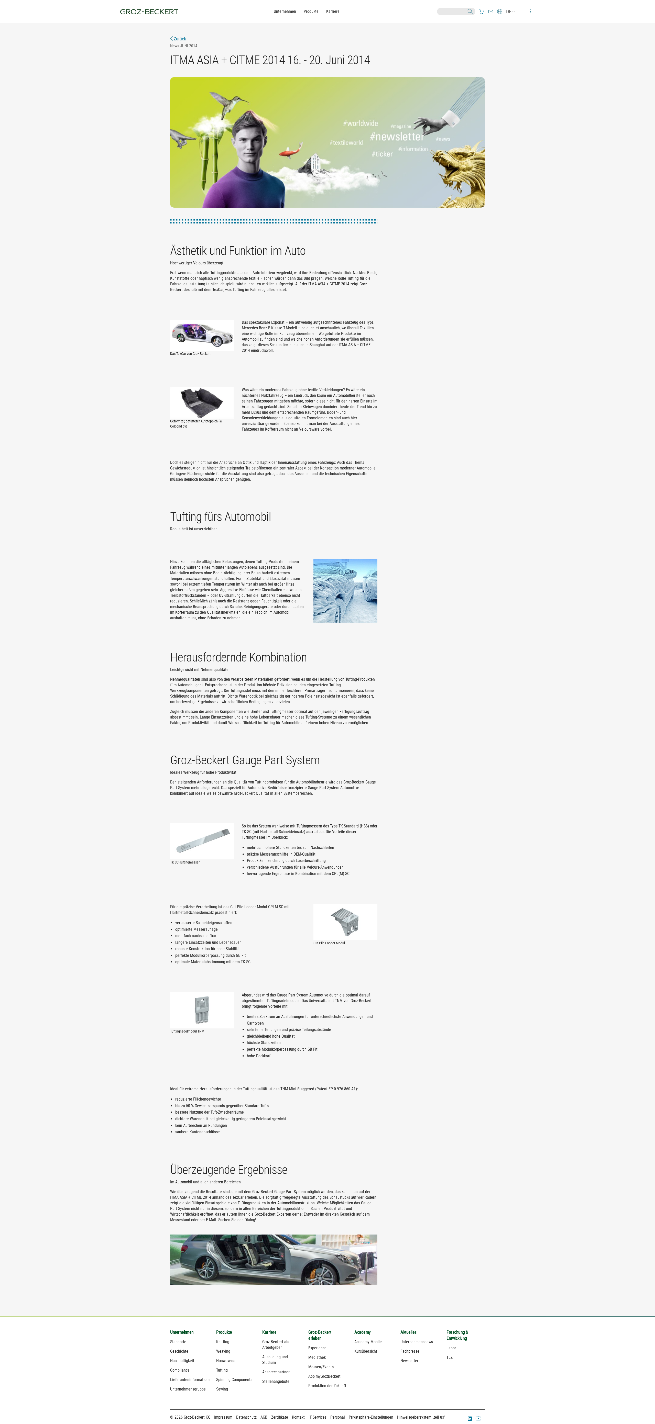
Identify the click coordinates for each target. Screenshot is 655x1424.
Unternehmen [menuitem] (182, 1332)
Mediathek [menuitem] (317, 1357)
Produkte (311, 11)
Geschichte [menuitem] (179, 1351)
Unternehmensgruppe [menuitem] (188, 1389)
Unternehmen (285, 11)
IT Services (317, 1417)
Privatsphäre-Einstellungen (371, 1417)
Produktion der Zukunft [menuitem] (327, 1385)
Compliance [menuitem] (180, 1370)
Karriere (333, 11)
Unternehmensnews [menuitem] (416, 1341)
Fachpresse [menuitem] (409, 1351)
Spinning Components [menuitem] (234, 1379)
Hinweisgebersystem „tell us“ (421, 1417)
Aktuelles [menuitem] (408, 1332)
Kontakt (298, 1417)
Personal (337, 1417)
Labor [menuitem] (451, 1347)
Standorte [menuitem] (178, 1341)
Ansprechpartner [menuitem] (276, 1372)
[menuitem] (481, 11)
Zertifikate (279, 1417)
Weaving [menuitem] (223, 1351)
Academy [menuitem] (362, 1332)
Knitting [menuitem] (222, 1341)
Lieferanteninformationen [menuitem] (189, 1379)
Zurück (179, 38)
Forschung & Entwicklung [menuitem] (457, 1335)
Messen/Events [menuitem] (321, 1366)
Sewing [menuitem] (222, 1389)
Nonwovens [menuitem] (225, 1360)
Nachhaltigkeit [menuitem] (182, 1360)
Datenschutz (246, 1417)
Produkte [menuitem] (224, 1332)
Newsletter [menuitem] (409, 1360)
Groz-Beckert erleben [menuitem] (319, 1335)
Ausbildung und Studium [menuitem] (275, 1359)
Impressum (223, 1417)
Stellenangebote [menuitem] (275, 1381)
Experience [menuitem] (317, 1347)
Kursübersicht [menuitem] (365, 1351)
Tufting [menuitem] (222, 1370)
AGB (263, 1417)
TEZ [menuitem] (449, 1357)
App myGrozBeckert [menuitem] (324, 1376)
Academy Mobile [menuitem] (368, 1341)
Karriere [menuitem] (269, 1332)
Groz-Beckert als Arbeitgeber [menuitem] (275, 1344)
